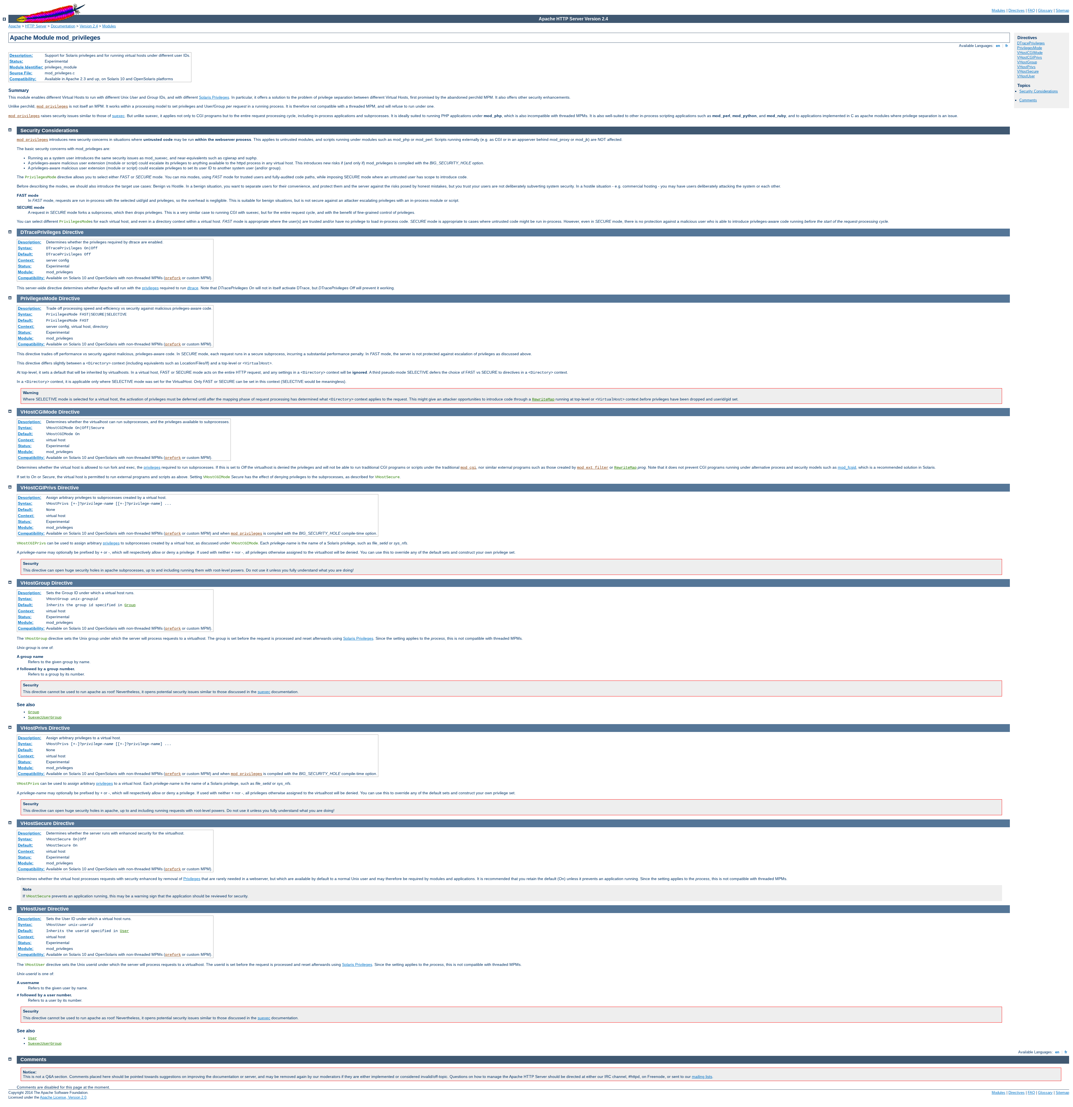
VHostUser (1026, 76)
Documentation (63, 26)
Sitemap (1062, 10)
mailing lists (702, 1076)
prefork (173, 278)
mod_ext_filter (592, 467)
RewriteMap (543, 399)
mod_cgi (468, 467)
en (998, 46)
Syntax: (25, 248)
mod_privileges (52, 106)
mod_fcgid (847, 467)
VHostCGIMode (1030, 53)
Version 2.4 (89, 26)
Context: (26, 260)
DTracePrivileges (1031, 43)
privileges (150, 288)
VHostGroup (1027, 62)
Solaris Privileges (214, 97)
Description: (21, 55)
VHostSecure (1028, 71)
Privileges (191, 878)
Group (130, 605)
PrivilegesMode (1029, 48)
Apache (14, 26)
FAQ (1031, 10)
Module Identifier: (26, 67)
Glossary (1045, 10)
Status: (16, 61)
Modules (998, 10)
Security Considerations (1038, 91)
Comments (1028, 100)
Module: (26, 272)
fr (1006, 46)
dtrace (192, 288)
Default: (25, 254)
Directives (1016, 10)
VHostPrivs (1026, 67)
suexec (118, 115)
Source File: (21, 73)
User (124, 931)
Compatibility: (23, 79)
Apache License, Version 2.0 (63, 1097)
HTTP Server (35, 26)
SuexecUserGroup (44, 717)
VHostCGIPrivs (1029, 57)
